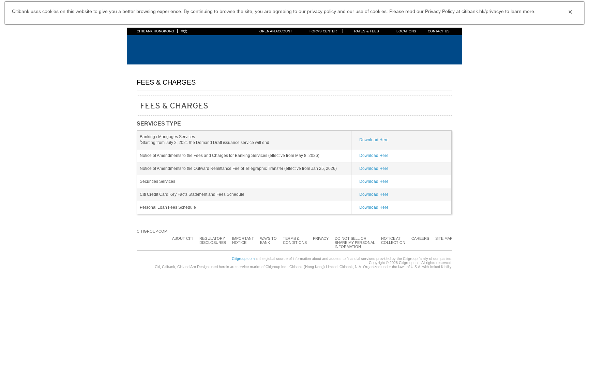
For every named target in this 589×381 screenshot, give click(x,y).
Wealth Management (294, 68)
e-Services (329, 68)
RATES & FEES (366, 31)
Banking (162, 68)
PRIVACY (321, 238)
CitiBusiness (358, 68)
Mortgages (216, 68)
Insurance (259, 68)
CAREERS (420, 238)
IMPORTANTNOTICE (243, 240)
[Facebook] (174, 232)
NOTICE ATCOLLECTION (393, 240)
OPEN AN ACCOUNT (275, 31)
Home (142, 68)
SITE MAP (443, 238)
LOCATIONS (406, 31)
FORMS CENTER (323, 31)
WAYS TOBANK (268, 240)
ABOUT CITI (182, 238)
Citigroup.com (243, 259)
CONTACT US (439, 31)
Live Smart (386, 68)
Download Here (374, 139)
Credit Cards (187, 68)
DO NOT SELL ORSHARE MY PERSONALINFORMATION (355, 242)
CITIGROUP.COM (152, 231)
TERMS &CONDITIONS (295, 240)
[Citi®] (159, 49)
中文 (184, 31)
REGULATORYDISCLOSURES (212, 240)
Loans (238, 68)
